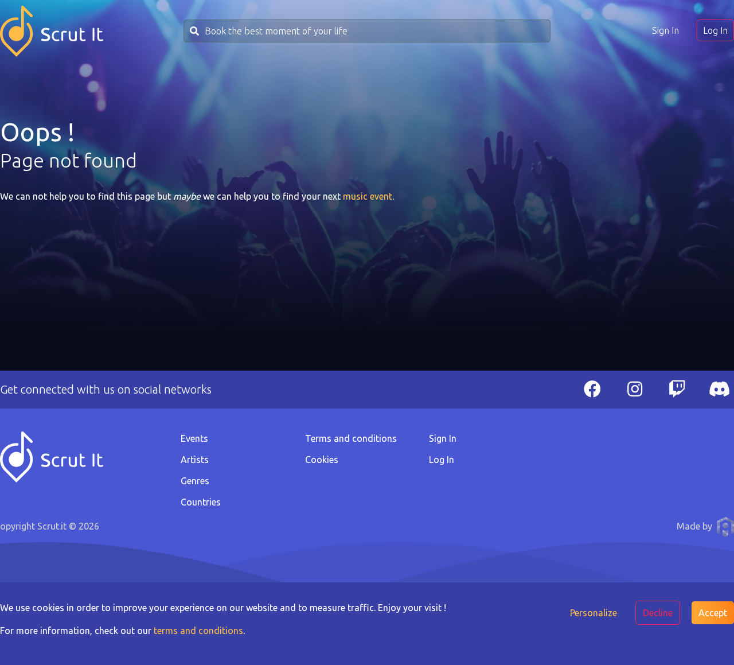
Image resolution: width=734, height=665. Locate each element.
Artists (195, 459)
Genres (195, 481)
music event (367, 196)
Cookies (321, 459)
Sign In (665, 30)
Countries (201, 502)
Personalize (593, 613)
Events (194, 438)
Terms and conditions (351, 438)
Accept (712, 613)
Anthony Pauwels (725, 526)
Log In (715, 30)
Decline (658, 613)
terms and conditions (198, 630)
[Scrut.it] (51, 31)
